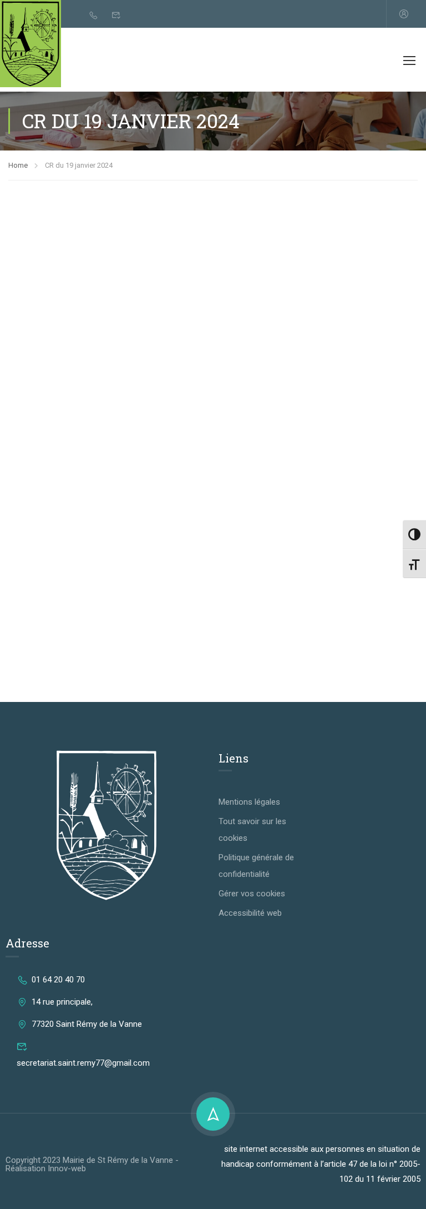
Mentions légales (249, 802)
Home (18, 165)
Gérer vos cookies (252, 894)
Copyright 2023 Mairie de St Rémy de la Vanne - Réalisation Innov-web (92, 1164)
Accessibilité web (250, 913)
